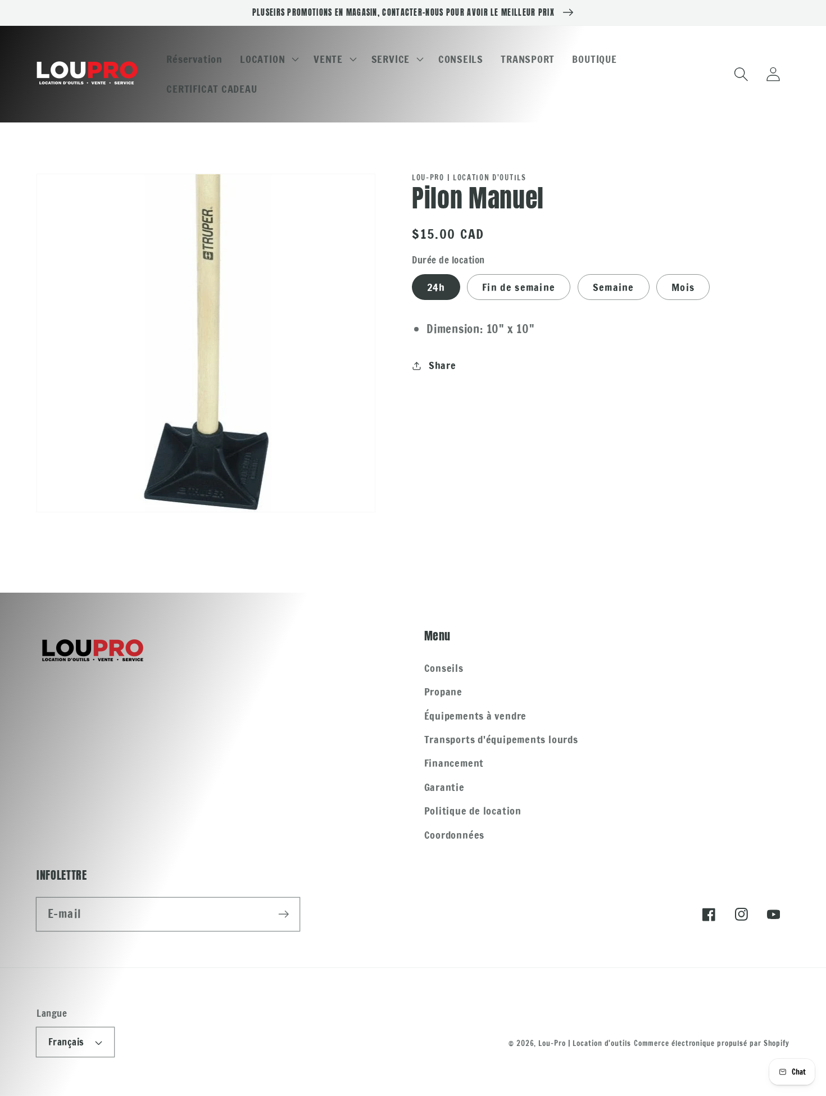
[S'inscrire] (283, 914)
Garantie (444, 787)
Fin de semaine (518, 287)
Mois (683, 287)
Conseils (444, 668)
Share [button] (442, 365)
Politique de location (472, 810)
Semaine (613, 287)
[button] (268, 59)
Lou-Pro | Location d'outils (584, 1043)
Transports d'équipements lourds (501, 739)
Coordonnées (454, 834)
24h (436, 287)
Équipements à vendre (475, 715)
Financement (454, 763)
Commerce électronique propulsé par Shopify (711, 1043)
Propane (443, 691)
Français (66, 1042)
